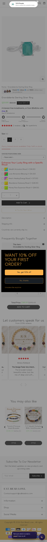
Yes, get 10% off (24, 272)
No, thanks (24, 281)
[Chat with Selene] (42, 537)
